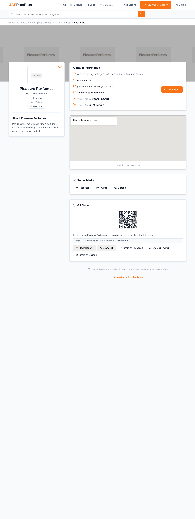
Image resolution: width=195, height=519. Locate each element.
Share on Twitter (161, 248)
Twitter (103, 187)
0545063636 (84, 80)
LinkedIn (122, 187)
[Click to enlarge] (128, 220)
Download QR (86, 248)
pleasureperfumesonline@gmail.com (95, 86)
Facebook (84, 187)
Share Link (108, 248)
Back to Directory (20, 22)
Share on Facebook (133, 248)
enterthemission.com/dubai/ (91, 92)
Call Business (172, 89)
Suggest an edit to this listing (128, 277)
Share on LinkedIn (88, 255)
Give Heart (38, 106)
